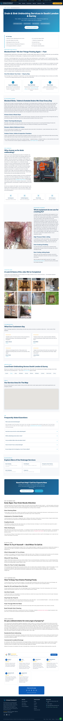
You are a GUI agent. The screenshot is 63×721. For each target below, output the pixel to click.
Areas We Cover (36, 42)
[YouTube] (7, 715)
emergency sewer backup (39, 530)
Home (20, 3)
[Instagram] (9, 715)
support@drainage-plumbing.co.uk (53, 705)
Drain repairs (24, 703)
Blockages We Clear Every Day (13, 42)
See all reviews (53, 654)
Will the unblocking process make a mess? (13, 435)
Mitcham (35, 708)
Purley (11, 373)
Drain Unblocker (10, 471)
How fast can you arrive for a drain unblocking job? (15, 431)
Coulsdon (35, 706)
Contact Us (39, 3)
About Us (34, 3)
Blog (43, 3)
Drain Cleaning (11, 465)
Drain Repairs (30, 464)
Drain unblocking (24, 701)
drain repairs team (34, 140)
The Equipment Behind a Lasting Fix (14, 45)
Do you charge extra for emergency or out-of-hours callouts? (17, 449)
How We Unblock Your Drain (12, 40)
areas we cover (26, 370)
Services (8, 7)
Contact (50, 719)
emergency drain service (20, 179)
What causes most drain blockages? (12, 421)
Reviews (23, 3)
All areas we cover (37, 709)
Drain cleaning (24, 704)
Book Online (38, 490)
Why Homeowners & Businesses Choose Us (15, 43)
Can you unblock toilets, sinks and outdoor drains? (15, 440)
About (44, 719)
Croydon (7, 356)
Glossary (53, 719)
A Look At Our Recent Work (38, 38)
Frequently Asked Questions (38, 45)
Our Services (29, 3)
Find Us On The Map (37, 43)
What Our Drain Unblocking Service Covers (15, 38)
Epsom (35, 704)
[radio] (27, 690)
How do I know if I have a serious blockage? (14, 444)
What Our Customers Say (38, 40)
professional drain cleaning (39, 260)
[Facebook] (4, 715)
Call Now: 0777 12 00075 (31, 27)
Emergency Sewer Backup (47, 464)
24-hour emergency (25, 706)
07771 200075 (14, 0)
